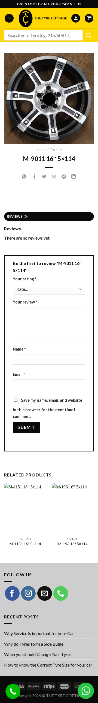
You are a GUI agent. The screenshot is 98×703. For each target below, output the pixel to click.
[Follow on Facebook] (12, 593)
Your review (25, 302)
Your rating (24, 279)
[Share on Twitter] (43, 176)
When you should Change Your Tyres (38, 654)
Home (40, 149)
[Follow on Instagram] (28, 593)
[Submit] (88, 35)
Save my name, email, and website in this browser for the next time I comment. (47, 408)
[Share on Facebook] (34, 176)
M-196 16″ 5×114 (73, 544)
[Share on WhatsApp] (24, 176)
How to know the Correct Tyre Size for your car (48, 664)
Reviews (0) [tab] (17, 216)
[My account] (75, 18)
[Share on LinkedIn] (73, 176)
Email (19, 374)
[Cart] (89, 18)
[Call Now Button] (12, 691)
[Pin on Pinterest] (63, 176)
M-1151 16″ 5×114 (25, 544)
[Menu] (9, 18)
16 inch (56, 149)
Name (19, 349)
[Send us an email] (44, 593)
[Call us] (60, 593)
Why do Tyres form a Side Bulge (33, 643)
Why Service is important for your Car (39, 633)
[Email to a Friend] (54, 176)
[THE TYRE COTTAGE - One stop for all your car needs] (42, 18)
